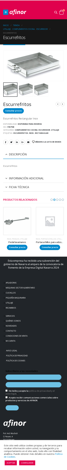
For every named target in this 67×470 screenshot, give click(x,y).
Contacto (11, 331)
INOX (5, 239)
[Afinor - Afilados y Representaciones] (17, 12)
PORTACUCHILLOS (15, 239)
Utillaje (9, 302)
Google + (22, 142)
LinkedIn (16, 142)
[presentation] (7, 65)
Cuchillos (11, 292)
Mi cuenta (10, 341)
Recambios (11, 307)
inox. (31, 133)
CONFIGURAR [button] (27, 462)
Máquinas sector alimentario (20, 287)
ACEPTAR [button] (11, 462)
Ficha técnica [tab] (19, 187)
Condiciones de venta (16, 336)
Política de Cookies (16, 360)
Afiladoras (11, 282)
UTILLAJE (55, 130)
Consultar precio (13, 111)
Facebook (5, 142)
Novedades (11, 326)
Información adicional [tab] (26, 178)
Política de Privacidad (17, 355)
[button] (51, 200)
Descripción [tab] (18, 154)
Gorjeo (11, 142)
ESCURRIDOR (44, 130)
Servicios (10, 316)
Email (28, 142)
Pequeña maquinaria (16, 297)
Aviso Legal (12, 350)
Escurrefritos (20, 133)
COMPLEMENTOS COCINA (26, 130)
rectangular (41, 133)
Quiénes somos (13, 320)
